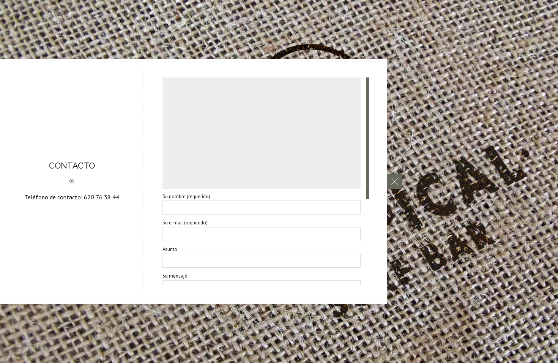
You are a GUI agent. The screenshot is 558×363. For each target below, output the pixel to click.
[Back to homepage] (394, 181)
